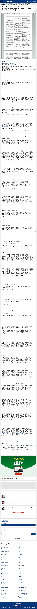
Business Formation (4, 561)
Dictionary (20, 561)
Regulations (3, 577)
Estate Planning (21, 553)
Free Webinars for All (6, 492)
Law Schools (20, 559)
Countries (3, 597)
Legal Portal (9, 607)
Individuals (20, 545)
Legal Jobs (3, 588)
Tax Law (2, 569)
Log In (31, 1)
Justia (1, 3)
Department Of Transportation (13, 3)
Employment (3, 564)
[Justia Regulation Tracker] (7, 1)
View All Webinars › (18, 512)
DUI (19, 551)
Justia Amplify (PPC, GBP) (22, 594)
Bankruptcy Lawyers (4, 547)
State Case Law (21, 577)
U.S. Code (2, 576)
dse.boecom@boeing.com (6, 126)
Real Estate (3, 568)
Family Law (20, 554)
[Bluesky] (20, 605)
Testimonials (20, 597)
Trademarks (3, 596)
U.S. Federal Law (4, 573)
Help (16, 607)
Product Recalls (3, 593)
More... (2, 557)
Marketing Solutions (22, 587)
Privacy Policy (26, 607)
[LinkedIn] (13, 605)
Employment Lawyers (5, 551)
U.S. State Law (21, 573)
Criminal (19, 548)
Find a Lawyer (4, 529)
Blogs (19, 568)
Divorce (19, 550)
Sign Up (34, 1)
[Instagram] (17, 605)
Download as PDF (33, 11)
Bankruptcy (20, 547)
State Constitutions (21, 575)
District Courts (3, 582)
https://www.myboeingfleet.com (22, 126)
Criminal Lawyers (4, 550)
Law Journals (20, 566)
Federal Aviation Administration (22, 3)
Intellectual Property (4, 565)
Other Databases (4, 587)
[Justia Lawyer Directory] (23, 605)
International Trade (4, 566)
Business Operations (4, 562)
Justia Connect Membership (23, 588)
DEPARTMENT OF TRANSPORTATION (9, 64)
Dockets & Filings (4, 583)
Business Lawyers (4, 548)
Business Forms (4, 591)
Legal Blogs (3, 590)
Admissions (20, 562)
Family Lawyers (3, 554)
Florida (19, 580)
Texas (19, 583)
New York (20, 582)
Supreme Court (4, 579)
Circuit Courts (3, 580)
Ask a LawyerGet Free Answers (5, 521)
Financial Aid (20, 564)
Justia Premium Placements (23, 591)
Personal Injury (21, 555)
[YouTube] (15, 605)
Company (13, 607)
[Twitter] (21, 605)
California (20, 579)
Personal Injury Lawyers (5, 555)
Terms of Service (20, 607)
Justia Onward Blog (21, 596)
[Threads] (19, 605)
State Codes (20, 576)
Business (3, 559)
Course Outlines (21, 565)
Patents (2, 594)
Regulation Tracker (5, 3)
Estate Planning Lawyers (5, 553)
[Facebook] (16, 605)
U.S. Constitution (4, 575)
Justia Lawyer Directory (22, 590)
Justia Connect (4, 607)
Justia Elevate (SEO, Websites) (23, 593)
